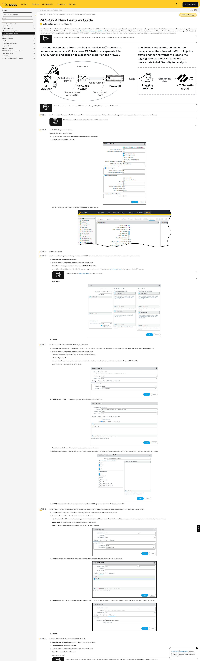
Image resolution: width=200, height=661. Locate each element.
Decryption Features (7, 46)
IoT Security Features (7, 28)
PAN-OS (46, 14)
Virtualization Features (7, 53)
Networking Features (7, 38)
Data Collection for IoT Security (10, 33)
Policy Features (6, 41)
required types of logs (114, 269)
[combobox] (17, 14)
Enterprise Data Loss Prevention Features (12, 58)
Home (41, 14)
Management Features (7, 36)
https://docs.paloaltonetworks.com (179, 651)
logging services (84, 273)
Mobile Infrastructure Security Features (12, 51)
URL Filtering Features (7, 48)
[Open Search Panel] (176, 4)
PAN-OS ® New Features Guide (57, 14)
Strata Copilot (191, 5)
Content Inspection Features (9, 43)
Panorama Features (7, 26)
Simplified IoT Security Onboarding (12, 31)
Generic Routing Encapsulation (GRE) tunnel (93, 31)
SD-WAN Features (6, 56)
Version (4, 18)
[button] (198, 528)
